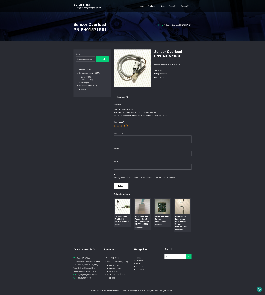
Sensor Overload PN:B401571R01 (179, 25)
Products (152, 6)
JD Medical (81, 4)
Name (117, 148)
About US (172, 6)
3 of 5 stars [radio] (121, 125)
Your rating (119, 122)
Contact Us (185, 6)
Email (116, 161)
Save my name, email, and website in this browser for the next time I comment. (144, 177)
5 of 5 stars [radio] (126, 125)
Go (189, 256)
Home (141, 6)
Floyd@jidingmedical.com (87, 274)
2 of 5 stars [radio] (118, 125)
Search (78, 54)
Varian (164, 74)
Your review (119, 133)
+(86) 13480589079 (84, 278)
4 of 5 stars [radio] (124, 125)
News (163, 6)
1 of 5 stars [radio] (115, 125)
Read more (119, 225)
